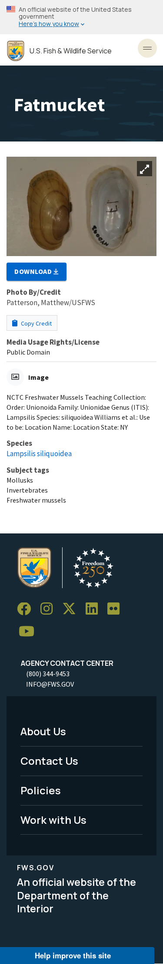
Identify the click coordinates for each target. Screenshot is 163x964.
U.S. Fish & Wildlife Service (71, 51)
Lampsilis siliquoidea (39, 453)
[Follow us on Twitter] (72, 609)
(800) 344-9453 (48, 673)
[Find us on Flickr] (116, 609)
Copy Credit (36, 323)
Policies (40, 790)
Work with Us (53, 820)
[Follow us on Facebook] (27, 609)
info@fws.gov (50, 684)
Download (33, 271)
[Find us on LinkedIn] (95, 609)
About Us (43, 731)
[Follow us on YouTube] (29, 631)
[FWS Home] (15, 51)
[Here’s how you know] (81, 17)
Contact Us (49, 760)
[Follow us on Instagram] (49, 609)
